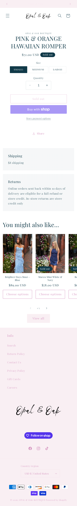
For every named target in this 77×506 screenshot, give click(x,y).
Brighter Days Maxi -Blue (17, 278)
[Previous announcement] (7, 4)
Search (11, 345)
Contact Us (14, 362)
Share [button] (40, 133)
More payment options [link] (38, 118)
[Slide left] (30, 308)
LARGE (59, 70)
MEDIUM (40, 70)
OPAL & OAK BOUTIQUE (32, 500)
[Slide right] (46, 308)
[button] (7, 16)
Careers (12, 387)
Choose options (17, 294)
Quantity (38, 77)
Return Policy (16, 354)
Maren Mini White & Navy (50, 278)
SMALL (20, 70)
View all (38, 318)
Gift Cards (13, 379)
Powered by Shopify (56, 500)
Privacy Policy (16, 370)
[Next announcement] (70, 4)
